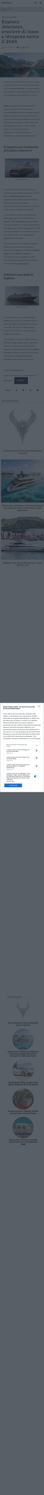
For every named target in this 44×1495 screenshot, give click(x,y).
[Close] (40, 707)
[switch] (35, 750)
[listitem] (22, 745)
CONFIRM (13, 785)
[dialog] (22, 747)
